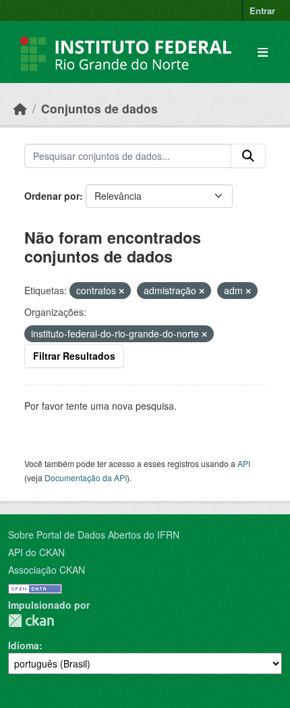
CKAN (31, 621)
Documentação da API (86, 477)
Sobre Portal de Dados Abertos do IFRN (93, 534)
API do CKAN (36, 552)
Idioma (23, 645)
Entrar (262, 10)
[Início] (20, 108)
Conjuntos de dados (99, 108)
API (243, 463)
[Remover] (121, 290)
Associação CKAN (46, 569)
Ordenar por (52, 195)
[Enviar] (248, 156)
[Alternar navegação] (263, 52)
